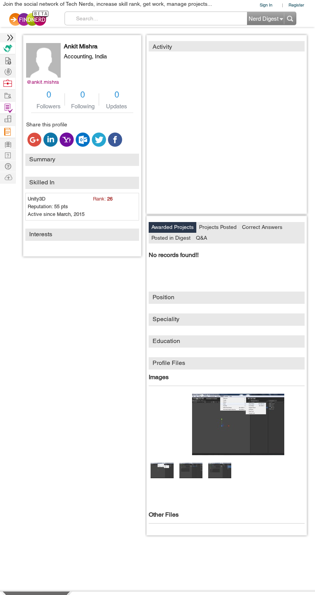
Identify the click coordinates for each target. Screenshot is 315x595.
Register (296, 4)
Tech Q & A (7, 154)
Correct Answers (262, 227)
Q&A (201, 238)
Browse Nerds (7, 71)
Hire (7, 48)
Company (7, 119)
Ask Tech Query (7, 166)
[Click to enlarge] (238, 424)
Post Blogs (7, 177)
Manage (7, 108)
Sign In (266, 4)
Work (7, 83)
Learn (7, 132)
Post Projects (7, 60)
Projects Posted (218, 227)
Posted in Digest (171, 238)
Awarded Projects (172, 227)
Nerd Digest (7, 143)
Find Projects (7, 95)
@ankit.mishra (43, 82)
